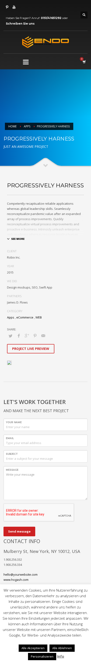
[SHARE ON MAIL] (43, 335)
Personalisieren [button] (42, 656)
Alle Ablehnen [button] (62, 648)
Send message (19, 531)
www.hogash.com (16, 580)
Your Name (14, 422)
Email (10, 438)
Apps (27, 126)
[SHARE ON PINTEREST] (35, 335)
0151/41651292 (51, 18)
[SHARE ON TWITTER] (10, 335)
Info (60, 656)
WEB (38, 317)
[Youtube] (14, 7)
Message (12, 469)
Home (12, 126)
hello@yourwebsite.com (21, 574)
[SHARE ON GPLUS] (26, 335)
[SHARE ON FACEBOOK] (18, 335)
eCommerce (24, 317)
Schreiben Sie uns (20, 23)
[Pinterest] (7, 7)
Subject (12, 454)
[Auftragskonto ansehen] (84, 62)
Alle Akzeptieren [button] (33, 648)
